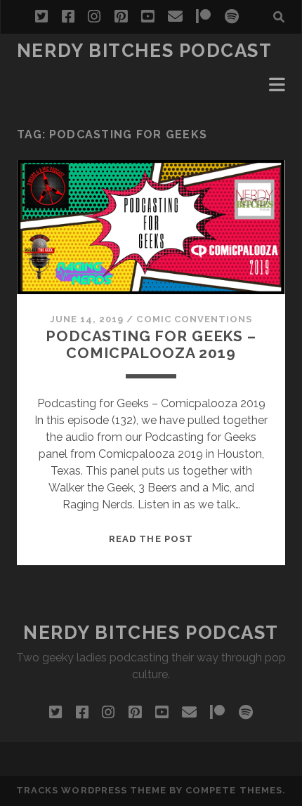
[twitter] (41, 16)
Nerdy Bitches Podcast (145, 50)
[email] (175, 16)
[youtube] (147, 16)
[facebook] (68, 16)
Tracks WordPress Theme (91, 790)
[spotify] (232, 16)
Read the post (151, 539)
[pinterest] (120, 16)
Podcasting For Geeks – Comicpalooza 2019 (151, 344)
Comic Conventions (194, 319)
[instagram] (94, 16)
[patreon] (203, 16)
